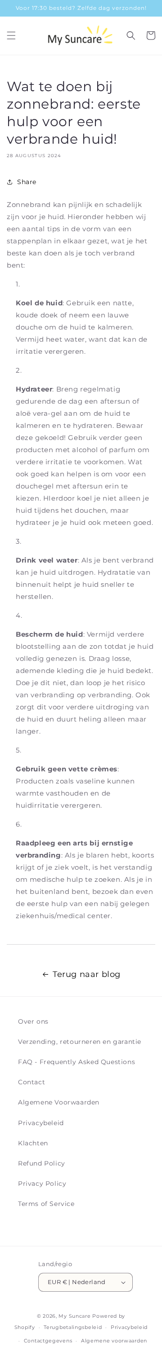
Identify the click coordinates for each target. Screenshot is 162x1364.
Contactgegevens (48, 1341)
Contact (31, 1082)
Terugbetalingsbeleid (73, 1327)
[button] (11, 35)
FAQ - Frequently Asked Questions (76, 1062)
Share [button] (26, 182)
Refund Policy (41, 1163)
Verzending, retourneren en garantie (79, 1042)
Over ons (33, 1021)
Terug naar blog (87, 974)
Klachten (33, 1143)
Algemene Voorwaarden (58, 1102)
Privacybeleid (41, 1123)
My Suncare (74, 1316)
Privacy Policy (42, 1183)
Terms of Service (46, 1204)
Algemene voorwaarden (114, 1341)
